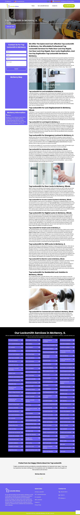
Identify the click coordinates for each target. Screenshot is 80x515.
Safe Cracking (63, 397)
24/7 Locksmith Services (14, 343)
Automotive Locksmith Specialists (14, 369)
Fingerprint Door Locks (31, 424)
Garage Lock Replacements (29, 438)
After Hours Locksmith (14, 357)
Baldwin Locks (12, 373)
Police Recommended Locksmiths (65, 351)
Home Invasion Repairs (48, 348)
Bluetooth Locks (12, 383)
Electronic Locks (29, 386)
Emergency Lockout (30, 389)
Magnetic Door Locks (48, 414)
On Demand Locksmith (65, 340)
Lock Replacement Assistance (47, 396)
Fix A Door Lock (29, 431)
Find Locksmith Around (31, 420)
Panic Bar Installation (65, 343)
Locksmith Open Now (48, 411)
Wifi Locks (62, 444)
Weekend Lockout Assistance (64, 436)
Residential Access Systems (64, 382)
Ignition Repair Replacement (46, 356)
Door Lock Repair (30, 368)
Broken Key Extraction (14, 395)
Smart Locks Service (65, 418)
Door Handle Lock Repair (31, 340)
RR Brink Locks (63, 393)
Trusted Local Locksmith (65, 432)
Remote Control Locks (65, 374)
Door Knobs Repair (30, 354)
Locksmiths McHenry (40, 513)
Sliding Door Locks (64, 414)
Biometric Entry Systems (14, 380)
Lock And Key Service (48, 381)
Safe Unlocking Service (65, 404)
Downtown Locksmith (30, 379)
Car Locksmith (12, 418)
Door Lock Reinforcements (32, 364)
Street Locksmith (64, 425)
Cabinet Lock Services (14, 411)
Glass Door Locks (30, 446)
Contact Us (54, 5)
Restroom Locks (64, 390)
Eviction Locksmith (30, 396)
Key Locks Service (47, 364)
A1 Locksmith (12, 347)
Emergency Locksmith (31, 393)
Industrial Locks (46, 360)
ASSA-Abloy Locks (13, 361)
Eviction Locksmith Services (30, 401)
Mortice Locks (46, 436)
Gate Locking (29, 443)
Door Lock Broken (30, 361)
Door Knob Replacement (31, 350)
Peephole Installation (65, 347)
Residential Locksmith (65, 386)
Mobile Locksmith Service (49, 432)
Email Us (62, 495)
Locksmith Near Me (47, 407)
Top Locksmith (63, 428)
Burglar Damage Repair (14, 404)
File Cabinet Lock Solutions (32, 417)
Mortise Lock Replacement (49, 439)
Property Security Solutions (66, 364)
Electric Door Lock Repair (31, 382)
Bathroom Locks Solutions (14, 376)
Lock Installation (47, 388)
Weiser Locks (63, 440)
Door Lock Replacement (31, 372)
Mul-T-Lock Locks (47, 443)
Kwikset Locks (46, 374)
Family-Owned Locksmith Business (31, 409)
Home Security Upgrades (48, 352)
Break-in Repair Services (14, 392)
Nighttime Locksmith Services (47, 447)
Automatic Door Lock (13, 364)
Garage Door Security (31, 434)
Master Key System (47, 425)
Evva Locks (28, 405)
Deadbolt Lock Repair (13, 446)
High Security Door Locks (31, 450)
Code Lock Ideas (12, 428)
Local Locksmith (46, 378)
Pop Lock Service (64, 355)
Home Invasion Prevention (49, 345)
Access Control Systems (14, 354)
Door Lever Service (30, 357)
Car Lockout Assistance (14, 414)
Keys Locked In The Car (48, 371)
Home (33, 5)
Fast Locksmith (29, 413)
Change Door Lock (13, 421)
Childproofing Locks (13, 425)
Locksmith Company (47, 400)
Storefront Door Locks (65, 421)
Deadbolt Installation (13, 443)
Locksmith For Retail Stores (49, 404)
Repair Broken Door (64, 378)
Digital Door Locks (13, 450)
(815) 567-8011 (69, 5)
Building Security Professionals (12, 400)
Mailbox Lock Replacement (49, 418)
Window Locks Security (65, 447)
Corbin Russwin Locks (14, 439)
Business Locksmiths (13, 407)
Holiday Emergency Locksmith (47, 341)
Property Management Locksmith (65, 360)
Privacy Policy (38, 505)
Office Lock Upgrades (48, 451)
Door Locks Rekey (30, 375)
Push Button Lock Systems (66, 367)
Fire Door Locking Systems (32, 427)
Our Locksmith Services (43, 5)
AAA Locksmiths (12, 350)
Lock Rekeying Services (48, 392)
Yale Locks (62, 451)
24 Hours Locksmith (13, 340)
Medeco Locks (46, 428)
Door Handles (29, 343)
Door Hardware (29, 347)
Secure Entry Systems (65, 411)
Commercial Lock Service (14, 432)
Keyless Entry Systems (48, 367)
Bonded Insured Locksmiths (12, 388)
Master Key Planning (47, 421)
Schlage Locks (63, 407)
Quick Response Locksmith (66, 371)
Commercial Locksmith (14, 436)
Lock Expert (45, 385)
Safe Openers (63, 400)
